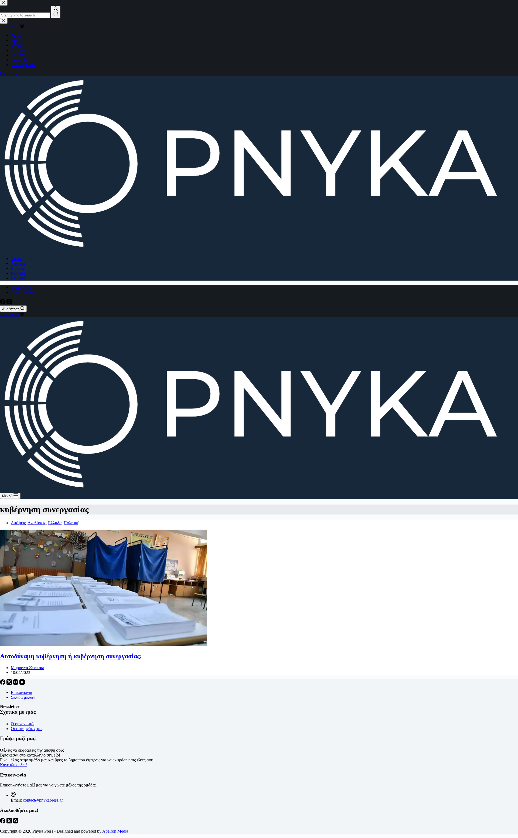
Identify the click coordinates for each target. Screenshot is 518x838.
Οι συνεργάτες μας (27, 728)
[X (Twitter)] (9, 683)
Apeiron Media (115, 831)
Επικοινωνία (21, 287)
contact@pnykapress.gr (43, 800)
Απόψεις (18, 263)
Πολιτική (18, 278)
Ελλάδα (55, 522)
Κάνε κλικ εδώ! (13, 764)
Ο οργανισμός (23, 723)
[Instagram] (9, 303)
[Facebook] (3, 303)
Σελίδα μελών (23, 292)
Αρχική (17, 258)
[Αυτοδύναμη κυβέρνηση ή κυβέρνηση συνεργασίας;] (103, 644)
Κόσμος (18, 273)
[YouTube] (22, 683)
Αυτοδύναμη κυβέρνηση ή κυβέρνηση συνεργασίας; (71, 656)
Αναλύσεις (37, 522)
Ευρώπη (18, 268)
